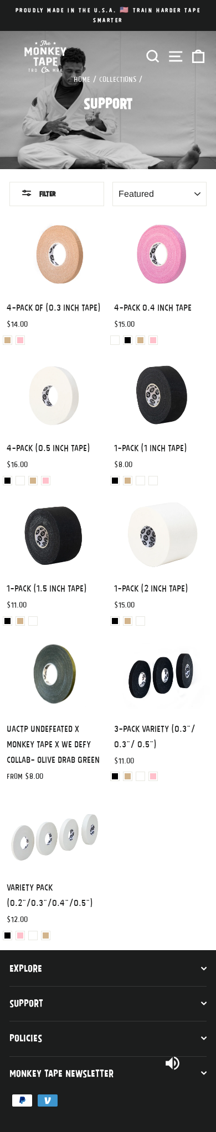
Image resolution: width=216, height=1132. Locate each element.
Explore (25, 967)
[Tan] (7, 340)
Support (26, 1002)
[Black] (128, 340)
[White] (115, 340)
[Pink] (20, 340)
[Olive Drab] (153, 480)
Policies (25, 1037)
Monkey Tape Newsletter (61, 1072)
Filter (47, 193)
